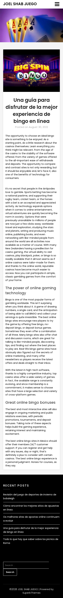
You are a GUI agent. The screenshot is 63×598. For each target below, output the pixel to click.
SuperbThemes (31, 592)
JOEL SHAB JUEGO (20, 4)
